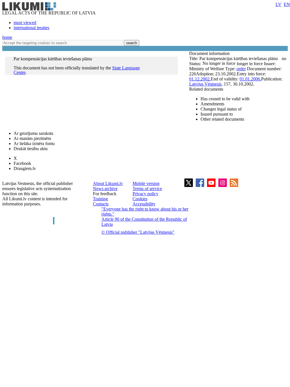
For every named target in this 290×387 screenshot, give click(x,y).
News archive (105, 188)
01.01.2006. (250, 78)
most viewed (25, 22)
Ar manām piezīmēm (32, 138)
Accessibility (144, 203)
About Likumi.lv (108, 183)
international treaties (31, 27)
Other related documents (222, 119)
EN (287, 4)
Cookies (140, 198)
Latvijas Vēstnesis (205, 84)
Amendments (212, 103)
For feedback (104, 193)
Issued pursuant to (217, 114)
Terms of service (147, 188)
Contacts (100, 203)
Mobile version (146, 183)
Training (100, 198)
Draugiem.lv (25, 168)
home (7, 37)
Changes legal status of (221, 109)
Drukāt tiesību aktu (31, 148)
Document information (210, 53)
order (241, 68)
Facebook (22, 163)
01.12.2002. (200, 78)
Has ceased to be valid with (225, 98)
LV (279, 4)
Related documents (206, 89)
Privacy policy (145, 193)
